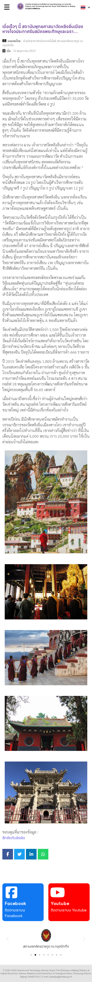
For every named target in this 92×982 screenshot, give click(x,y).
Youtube (60, 903)
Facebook (15, 903)
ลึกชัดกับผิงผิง (13, 838)
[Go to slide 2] (35, 955)
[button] (8, 939)
